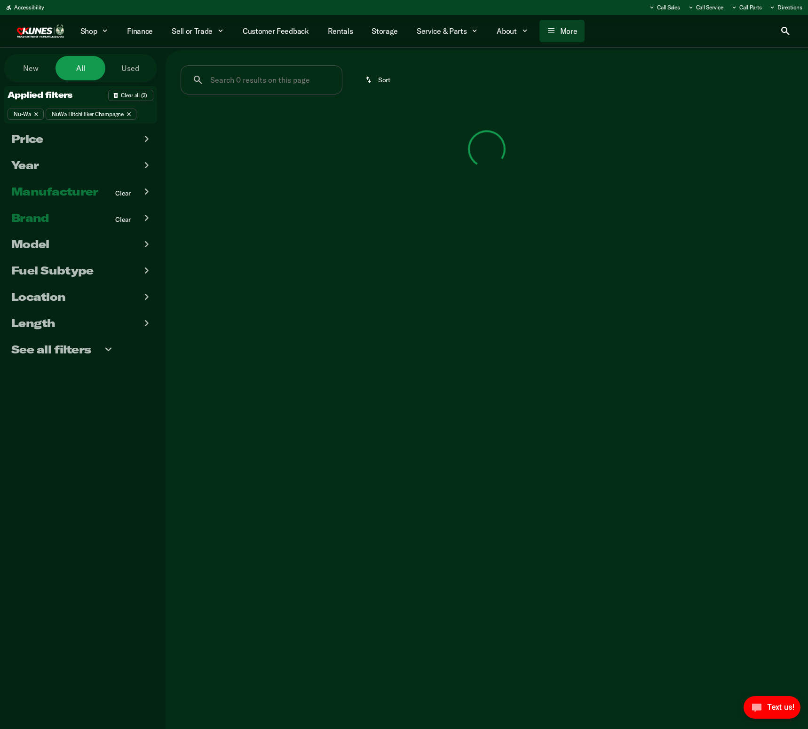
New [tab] (31, 68)
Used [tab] (130, 68)
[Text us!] (772, 709)
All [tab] (80, 68)
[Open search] (785, 31)
